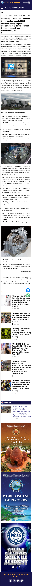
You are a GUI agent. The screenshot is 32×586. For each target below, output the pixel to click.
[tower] (16, 447)
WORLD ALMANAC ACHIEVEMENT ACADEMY (16, 15)
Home (2, 12)
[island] (16, 496)
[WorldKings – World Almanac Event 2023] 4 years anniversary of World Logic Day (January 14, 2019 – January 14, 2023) (21, 333)
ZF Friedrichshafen (11, 282)
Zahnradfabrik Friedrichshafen (21, 283)
